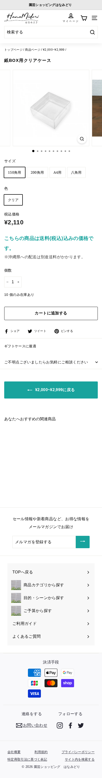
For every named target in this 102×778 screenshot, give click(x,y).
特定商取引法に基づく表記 (27, 759)
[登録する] (83, 542)
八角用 (76, 172)
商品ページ (32, 49)
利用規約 (41, 752)
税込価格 (11, 214)
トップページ (13, 49)
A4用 (57, 172)
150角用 (14, 172)
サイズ (10, 161)
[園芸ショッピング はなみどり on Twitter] (81, 725)
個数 (8, 270)
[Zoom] (82, 138)
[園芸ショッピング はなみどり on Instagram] (60, 725)
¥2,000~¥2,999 (54, 49)
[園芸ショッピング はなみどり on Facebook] (70, 725)
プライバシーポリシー (78, 752)
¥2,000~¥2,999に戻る (54, 390)
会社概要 (14, 752)
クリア (13, 199)
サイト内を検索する (80, 759)
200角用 (37, 172)
